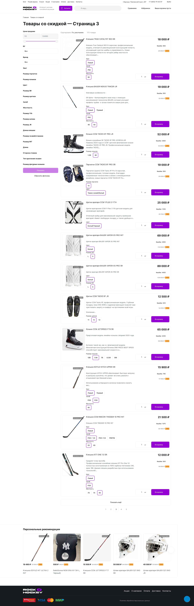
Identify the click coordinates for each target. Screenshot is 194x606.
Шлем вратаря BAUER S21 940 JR (156, 571)
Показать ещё (115, 502)
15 (89, 186)
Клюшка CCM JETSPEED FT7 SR (96, 571)
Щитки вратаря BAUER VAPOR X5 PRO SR (104, 266)
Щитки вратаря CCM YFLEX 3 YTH (101, 202)
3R (96, 155)
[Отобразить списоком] (170, 32)
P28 (89, 400)
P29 (95, 400)
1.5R (89, 155)
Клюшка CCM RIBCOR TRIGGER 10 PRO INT (105, 417)
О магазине (136, 591)
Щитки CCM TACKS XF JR (97, 296)
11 (88, 320)
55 (89, 445)
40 (89, 125)
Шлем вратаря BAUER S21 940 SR (126, 571)
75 (94, 493)
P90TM (112, 438)
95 (89, 77)
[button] (171, 550)
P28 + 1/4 (91, 438)
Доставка (156, 591)
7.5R (95, 358)
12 (94, 320)
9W (115, 358)
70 (89, 493)
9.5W (109, 358)
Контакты (166, 591)
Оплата (147, 591)
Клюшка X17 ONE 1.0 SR (96, 455)
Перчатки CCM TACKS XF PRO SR (100, 164)
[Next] (131, 509)
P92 (89, 70)
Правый (100, 110)
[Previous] (100, 509)
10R (89, 358)
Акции (126, 591)
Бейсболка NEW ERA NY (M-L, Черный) (66, 571)
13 (99, 320)
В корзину (159, 77)
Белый (90, 249)
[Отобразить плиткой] (168, 32)
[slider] (24, 41)
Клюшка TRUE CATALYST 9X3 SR (100, 39)
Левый (90, 63)
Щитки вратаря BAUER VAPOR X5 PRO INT (104, 235)
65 (94, 445)
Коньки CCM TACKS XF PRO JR (99, 134)
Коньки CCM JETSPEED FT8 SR (100, 329)
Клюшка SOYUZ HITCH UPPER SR (100, 367)
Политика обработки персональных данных (135, 600)
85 (89, 407)
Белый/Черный (94, 226)
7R (102, 358)
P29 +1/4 (102, 438)
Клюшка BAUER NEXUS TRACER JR (101, 86)
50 (94, 125)
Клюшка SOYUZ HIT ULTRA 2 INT (35, 571)
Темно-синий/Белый (96, 193)
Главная (26, 17)
